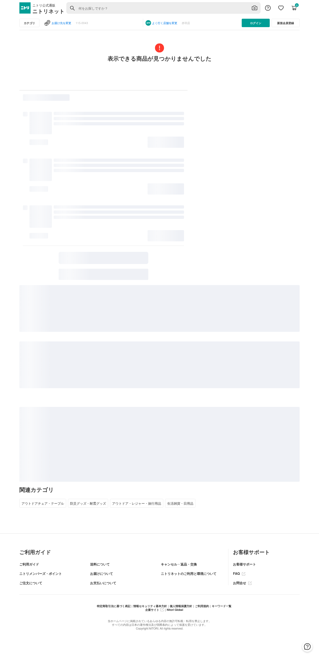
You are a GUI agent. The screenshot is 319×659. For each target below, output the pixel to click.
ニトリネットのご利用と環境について (188, 573)
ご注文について (30, 582)
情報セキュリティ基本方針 (150, 606)
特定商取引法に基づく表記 (114, 606)
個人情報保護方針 (181, 606)
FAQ (237, 573)
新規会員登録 (285, 23)
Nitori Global (175, 610)
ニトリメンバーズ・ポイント (40, 573)
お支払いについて (103, 582)
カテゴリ (29, 23)
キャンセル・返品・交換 (179, 564)
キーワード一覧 (221, 606)
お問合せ (240, 582)
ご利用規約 (202, 606)
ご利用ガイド (29, 564)
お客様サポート (244, 564)
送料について (100, 564)
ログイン (255, 23)
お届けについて (101, 573)
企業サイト (152, 610)
